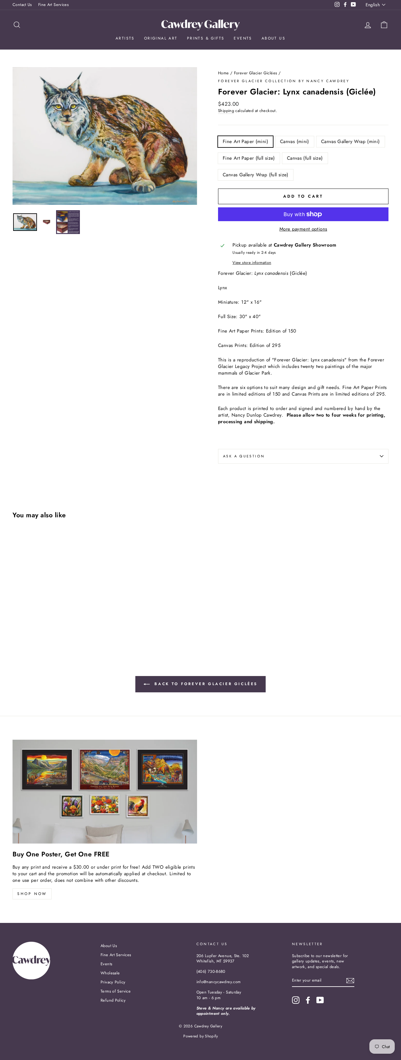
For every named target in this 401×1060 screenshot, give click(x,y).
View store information (251, 262)
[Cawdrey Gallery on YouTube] (320, 1000)
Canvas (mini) (294, 141)
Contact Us (22, 5)
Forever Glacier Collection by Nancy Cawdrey (283, 80)
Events (243, 38)
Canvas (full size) (305, 158)
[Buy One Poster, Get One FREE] (105, 792)
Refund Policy (113, 1000)
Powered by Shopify (200, 1036)
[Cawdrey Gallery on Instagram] (295, 1000)
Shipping (226, 111)
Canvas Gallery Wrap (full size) (256, 174)
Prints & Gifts (206, 38)
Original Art (161, 38)
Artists (125, 38)
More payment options (303, 229)
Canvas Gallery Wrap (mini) (350, 141)
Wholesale (110, 973)
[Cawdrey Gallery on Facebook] (308, 1000)
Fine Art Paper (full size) (249, 158)
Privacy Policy (113, 982)
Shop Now (32, 894)
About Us (273, 38)
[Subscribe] (350, 980)
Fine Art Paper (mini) (245, 141)
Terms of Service (116, 991)
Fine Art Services (53, 5)
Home (223, 73)
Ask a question (244, 456)
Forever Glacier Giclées (255, 73)
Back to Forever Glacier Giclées (205, 684)
